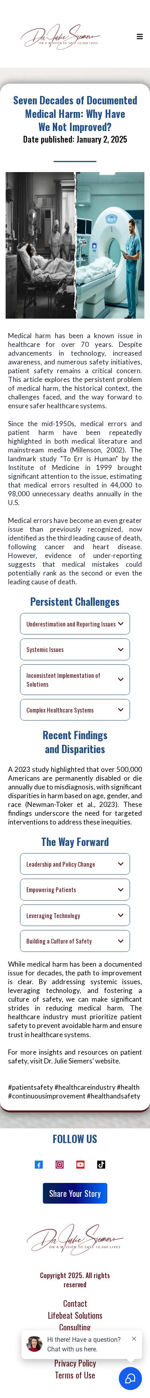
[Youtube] (80, 1164)
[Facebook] (38, 1164)
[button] (138, 36)
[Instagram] (59, 1164)
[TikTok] (101, 1164)
